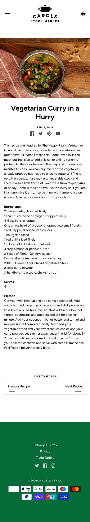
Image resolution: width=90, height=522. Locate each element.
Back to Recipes (45, 376)
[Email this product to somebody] (58, 133)
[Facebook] (45, 465)
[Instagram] (53, 465)
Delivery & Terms (45, 445)
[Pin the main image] (49, 133)
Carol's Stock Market (49, 480)
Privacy (45, 451)
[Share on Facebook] (32, 133)
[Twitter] (37, 465)
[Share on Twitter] (41, 133)
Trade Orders (45, 458)
